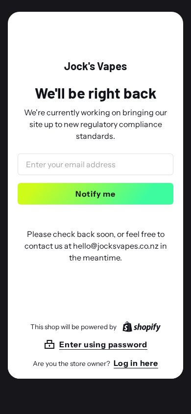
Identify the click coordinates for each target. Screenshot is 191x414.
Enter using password (103, 344)
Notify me (95, 194)
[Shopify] (140, 327)
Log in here (136, 363)
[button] (95, 344)
